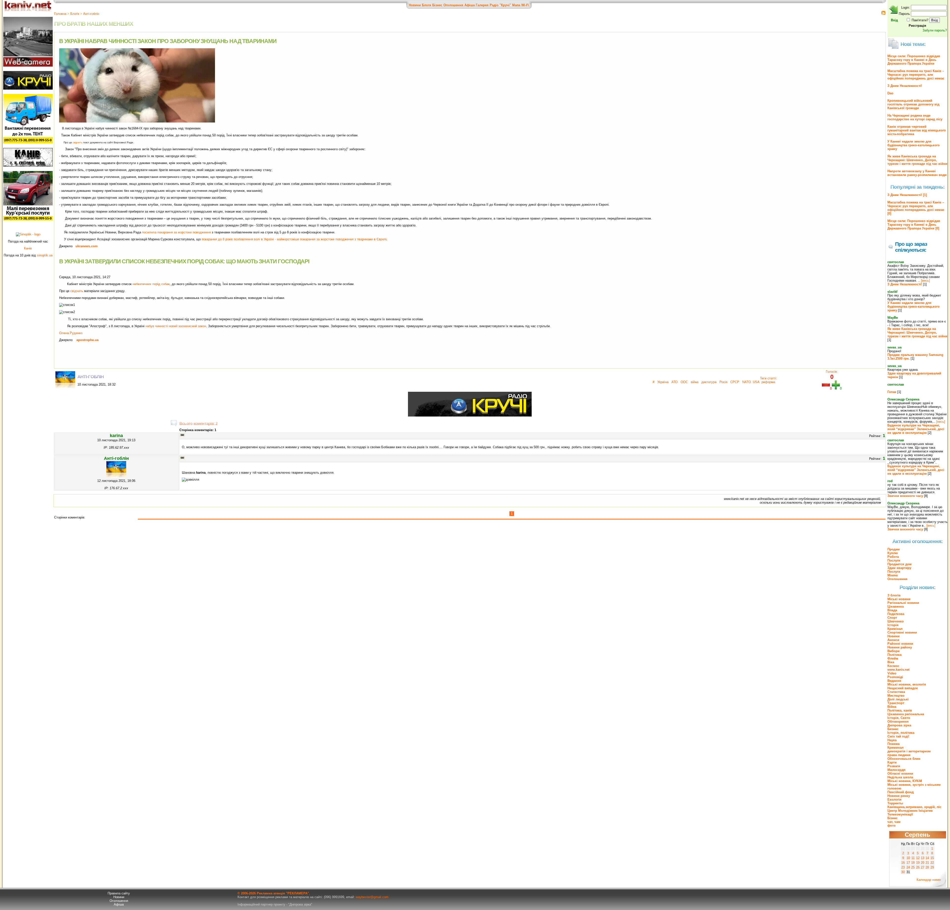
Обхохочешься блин (903, 759)
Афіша (469, 5)
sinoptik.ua (44, 255)
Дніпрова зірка (899, 725)
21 (927, 862)
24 (908, 867)
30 (903, 872)
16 (903, 862)
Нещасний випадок (902, 688)
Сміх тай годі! (898, 736)
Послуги (893, 560)
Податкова (895, 614)
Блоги (426, 5)
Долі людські (898, 699)
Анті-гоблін (91, 14)
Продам (893, 549)
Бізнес (437, 5)
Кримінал (894, 629)
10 (908, 858)
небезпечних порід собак (151, 284)
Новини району (899, 647)
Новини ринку (898, 796)
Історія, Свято (898, 718)
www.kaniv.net (898, 669)
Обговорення (898, 721)
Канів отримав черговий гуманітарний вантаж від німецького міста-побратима (916, 130)
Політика (894, 655)
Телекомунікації (900, 814)
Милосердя (896, 770)
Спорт (892, 617)
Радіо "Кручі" (500, 5)
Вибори (893, 651)
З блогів (894, 595)
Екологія (894, 799)
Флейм (892, 658)
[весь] (925, 280)
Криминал (895, 747)
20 (922, 862)
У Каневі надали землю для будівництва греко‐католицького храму (913, 145)
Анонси (893, 640)
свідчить (77, 142)
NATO (746, 382)
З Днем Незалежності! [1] (907, 195)
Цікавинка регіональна (905, 714)
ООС (684, 382)
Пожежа (893, 744)
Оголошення (453, 5)
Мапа (516, 5)
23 (903, 867)
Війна (891, 707)
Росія (722, 382)
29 (932, 867)
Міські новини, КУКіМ (904, 781)
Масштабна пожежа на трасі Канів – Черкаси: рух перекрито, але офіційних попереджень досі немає (915, 74)
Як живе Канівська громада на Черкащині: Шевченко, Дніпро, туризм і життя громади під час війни (917, 160)
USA (756, 382)
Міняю (892, 575)
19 (918, 862)
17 (908, 862)
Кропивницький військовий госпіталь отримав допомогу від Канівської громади (913, 104)
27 (922, 867)
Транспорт (895, 703)
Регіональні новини (903, 603)
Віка (890, 662)
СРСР (734, 382)
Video (891, 673)
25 (913, 867)
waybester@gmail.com (372, 897)
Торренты (895, 803)
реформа (768, 382)
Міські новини (898, 599)
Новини (415, 5)
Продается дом (899, 564)
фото (891, 825)
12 (918, 858)
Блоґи (74, 14)
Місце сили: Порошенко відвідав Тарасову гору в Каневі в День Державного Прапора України (913, 59)
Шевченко (895, 621)
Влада (892, 610)
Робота (893, 557)
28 (927, 867)
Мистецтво (895, 695)
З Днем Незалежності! (904, 86)
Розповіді (895, 677)
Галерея (482, 5)
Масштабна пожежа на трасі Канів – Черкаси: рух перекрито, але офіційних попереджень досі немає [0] (915, 207)
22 (932, 862)
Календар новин (929, 880)
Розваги (893, 766)
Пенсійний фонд (900, 792)
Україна (662, 382)
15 (932, 858)
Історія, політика (900, 733)
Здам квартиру (899, 568)
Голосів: (832, 371)
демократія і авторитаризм (909, 751)
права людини (898, 755)
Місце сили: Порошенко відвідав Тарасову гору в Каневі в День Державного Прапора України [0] (913, 224)
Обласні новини (900, 773)
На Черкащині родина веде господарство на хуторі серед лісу (914, 117)
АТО (674, 382)
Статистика (896, 692)
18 (913, 862)
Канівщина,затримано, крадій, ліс (914, 807)
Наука (892, 740)
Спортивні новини (902, 632)
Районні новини (900, 643)
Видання (894, 681)
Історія (893, 625)
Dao (890, 93)
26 (918, 867)
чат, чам (894, 822)
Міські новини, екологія (906, 684)
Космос (893, 666)
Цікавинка (895, 606)
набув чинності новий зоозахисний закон (175, 326)
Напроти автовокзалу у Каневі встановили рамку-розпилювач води (917, 173)
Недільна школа (900, 777)
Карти (892, 762)
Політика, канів (899, 710)
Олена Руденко (70, 333)
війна (694, 382)
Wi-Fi (525, 5)
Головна (60, 14)
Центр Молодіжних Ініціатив (910, 810)
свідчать (76, 291)
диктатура (708, 382)
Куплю (892, 553)
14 (927, 858)
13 (922, 858)
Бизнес (893, 729)
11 (913, 858)
